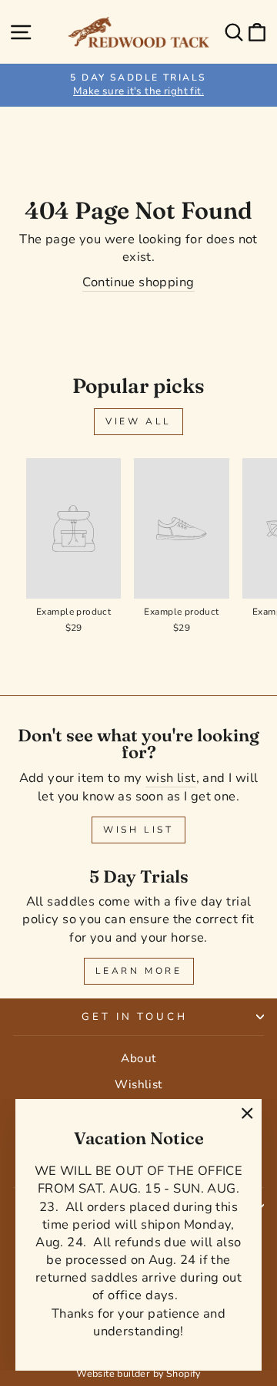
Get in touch (135, 1017)
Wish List (138, 829)
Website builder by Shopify (138, 1373)
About (138, 1058)
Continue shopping (138, 282)
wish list (170, 778)
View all (138, 421)
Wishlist (138, 1084)
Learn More (138, 971)
